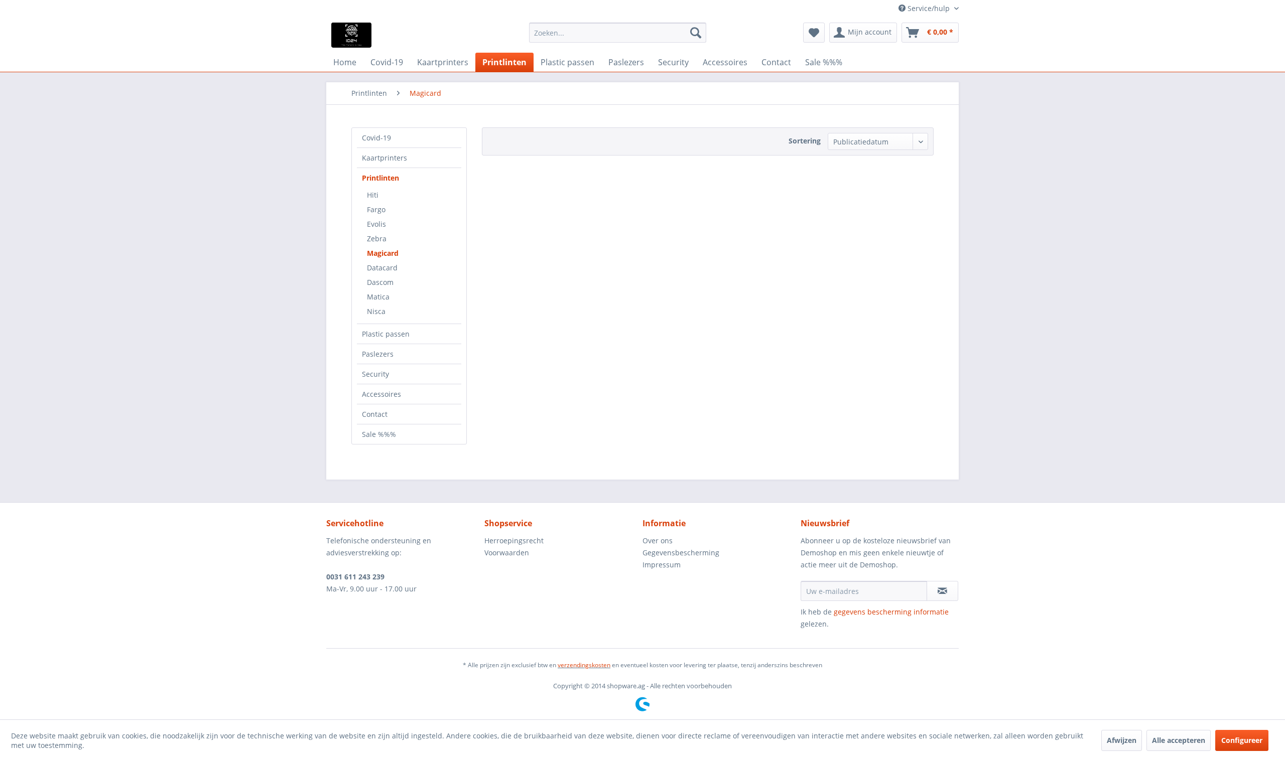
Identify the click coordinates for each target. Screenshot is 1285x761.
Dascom (380, 282)
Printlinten (380, 178)
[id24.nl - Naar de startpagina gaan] (351, 35)
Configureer (1241, 740)
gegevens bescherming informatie (891, 612)
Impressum (661, 564)
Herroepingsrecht (514, 540)
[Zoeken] (695, 33)
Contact (375, 414)
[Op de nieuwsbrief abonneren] (942, 591)
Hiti (372, 195)
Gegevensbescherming (680, 552)
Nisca (376, 311)
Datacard (382, 267)
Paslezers (378, 354)
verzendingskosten (584, 665)
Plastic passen (386, 334)
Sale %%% (379, 434)
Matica (378, 296)
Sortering (805, 140)
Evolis (376, 224)
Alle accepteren (1178, 740)
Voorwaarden (506, 552)
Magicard (383, 253)
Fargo (376, 209)
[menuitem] (617, 33)
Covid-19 (376, 137)
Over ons (657, 540)
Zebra (377, 238)
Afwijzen (1121, 740)
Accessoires (381, 394)
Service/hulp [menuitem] (929, 8)
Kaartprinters (384, 158)
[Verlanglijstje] (814, 33)
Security (375, 374)
